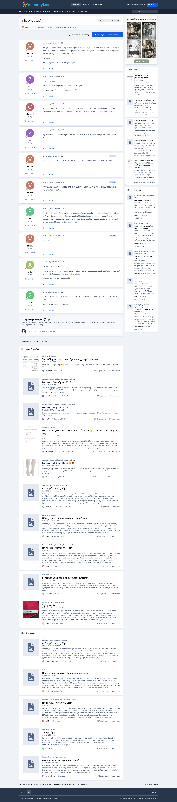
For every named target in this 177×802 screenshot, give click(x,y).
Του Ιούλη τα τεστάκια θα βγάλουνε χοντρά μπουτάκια (71, 359)
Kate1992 (45, 491)
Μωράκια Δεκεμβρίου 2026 (56, 382)
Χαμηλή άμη (48, 732)
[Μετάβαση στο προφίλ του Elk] (43, 477)
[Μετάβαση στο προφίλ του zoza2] (30, 79)
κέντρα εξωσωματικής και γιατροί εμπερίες (65, 577)
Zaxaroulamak (50, 776)
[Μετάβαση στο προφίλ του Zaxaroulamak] (43, 776)
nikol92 (44, 362)
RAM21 (48, 566)
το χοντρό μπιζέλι (52, 452)
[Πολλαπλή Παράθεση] (43, 69)
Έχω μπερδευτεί (50, 605)
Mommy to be (47, 763)
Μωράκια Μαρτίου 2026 (55, 407)
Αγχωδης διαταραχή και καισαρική (60, 760)
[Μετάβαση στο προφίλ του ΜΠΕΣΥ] (23, 27)
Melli (43, 551)
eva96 (48, 419)
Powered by (148, 798)
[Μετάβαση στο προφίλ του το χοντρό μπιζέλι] (43, 452)
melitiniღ (45, 436)
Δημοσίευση (143, 114)
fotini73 (30, 219)
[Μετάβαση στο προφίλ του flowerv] (43, 594)
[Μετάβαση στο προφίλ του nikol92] (43, 749)
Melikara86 (46, 521)
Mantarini (45, 410)
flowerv (48, 594)
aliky (30, 272)
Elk (43, 466)
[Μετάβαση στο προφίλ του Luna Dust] (43, 396)
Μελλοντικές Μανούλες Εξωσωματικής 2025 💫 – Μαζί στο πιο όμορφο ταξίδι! (80, 432)
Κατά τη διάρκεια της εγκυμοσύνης (54, 757)
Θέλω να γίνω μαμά (48, 356)
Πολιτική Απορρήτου (27, 798)
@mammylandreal (141, 61)
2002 (30, 302)
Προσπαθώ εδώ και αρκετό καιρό (64, 27)
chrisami (30, 114)
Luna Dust (45, 385)
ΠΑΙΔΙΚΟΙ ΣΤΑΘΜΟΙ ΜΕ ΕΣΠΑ (57, 547)
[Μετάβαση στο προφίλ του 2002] (30, 295)
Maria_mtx (49, 507)
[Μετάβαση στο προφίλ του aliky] (30, 265)
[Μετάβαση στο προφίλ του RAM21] (43, 566)
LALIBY (44, 580)
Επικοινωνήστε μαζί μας (43, 798)
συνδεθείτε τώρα (93, 322)
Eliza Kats (49, 371)
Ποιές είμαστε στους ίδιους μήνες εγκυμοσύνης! (58, 379)
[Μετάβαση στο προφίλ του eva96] (43, 419)
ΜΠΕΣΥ (31, 27)
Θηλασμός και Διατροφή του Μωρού (54, 485)
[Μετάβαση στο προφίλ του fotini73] (30, 211)
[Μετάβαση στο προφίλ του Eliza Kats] (43, 371)
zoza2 (30, 86)
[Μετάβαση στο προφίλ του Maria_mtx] (43, 507)
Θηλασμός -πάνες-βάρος (55, 488)
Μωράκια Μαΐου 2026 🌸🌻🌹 (58, 463)
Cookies (56, 798)
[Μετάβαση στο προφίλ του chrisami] (30, 107)
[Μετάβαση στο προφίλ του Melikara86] (43, 536)
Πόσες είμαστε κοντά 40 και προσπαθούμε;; (65, 518)
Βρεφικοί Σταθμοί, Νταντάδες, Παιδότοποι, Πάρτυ (59, 545)
